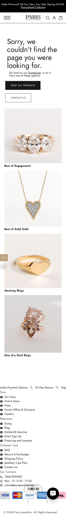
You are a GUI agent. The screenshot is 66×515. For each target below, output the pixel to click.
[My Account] (54, 18)
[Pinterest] (37, 489)
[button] (29, 8)
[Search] (48, 18)
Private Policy (37, 502)
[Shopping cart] (60, 18)
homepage (34, 73)
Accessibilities (12, 507)
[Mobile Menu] (7, 17)
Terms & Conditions (15, 502)
